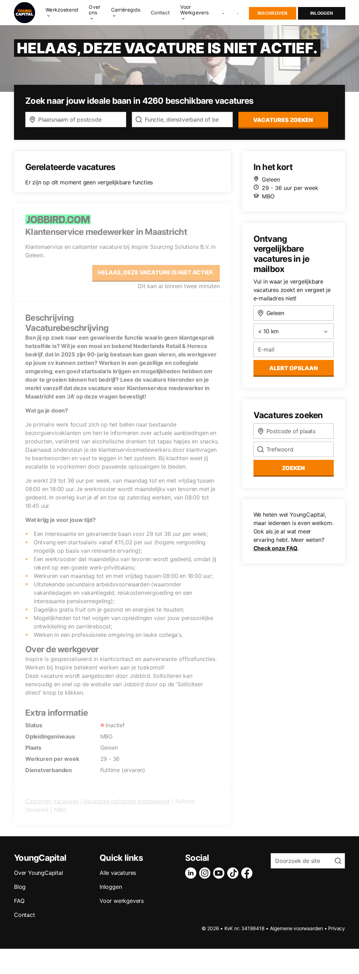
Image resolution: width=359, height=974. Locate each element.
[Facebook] (248, 873)
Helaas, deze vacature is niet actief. (156, 272)
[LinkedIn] (192, 873)
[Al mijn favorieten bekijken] (223, 12)
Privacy (336, 928)
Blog (20, 886)
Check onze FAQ (275, 548)
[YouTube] (220, 873)
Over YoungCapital (38, 872)
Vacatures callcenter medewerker (126, 801)
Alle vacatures (118, 872)
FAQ (19, 900)
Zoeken (293, 467)
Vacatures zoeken (283, 119)
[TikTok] (234, 873)
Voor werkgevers (122, 900)
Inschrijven (272, 13)
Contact (160, 12)
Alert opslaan (293, 368)
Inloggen (321, 13)
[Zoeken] (238, 13)
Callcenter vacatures (52, 801)
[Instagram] (206, 873)
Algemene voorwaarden (296, 928)
